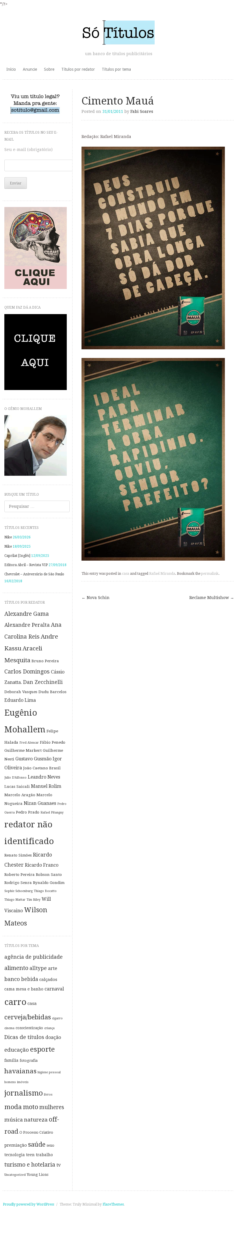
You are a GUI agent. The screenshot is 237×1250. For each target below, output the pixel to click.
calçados (48, 979)
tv (58, 1165)
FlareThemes (113, 1204)
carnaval (54, 989)
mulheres (51, 1107)
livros (48, 1094)
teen (30, 1154)
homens (10, 1082)
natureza (36, 1120)
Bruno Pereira (45, 660)
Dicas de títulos (24, 1037)
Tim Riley (33, 900)
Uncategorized (15, 1175)
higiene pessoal (49, 1072)
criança (49, 1028)
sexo (50, 1145)
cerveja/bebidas (27, 1017)
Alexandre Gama (26, 614)
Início (11, 69)
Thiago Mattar (14, 900)
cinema (9, 1028)
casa (125, 574)
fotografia (29, 1060)
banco (12, 979)
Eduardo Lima (20, 700)
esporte (42, 1049)
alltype (38, 968)
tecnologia (14, 1154)
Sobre (49, 69)
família (11, 1060)
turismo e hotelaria (29, 1164)
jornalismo (23, 1093)
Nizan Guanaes (40, 803)
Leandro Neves (44, 777)
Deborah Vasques (20, 691)
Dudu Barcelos (52, 691)
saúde (36, 1144)
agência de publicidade (33, 957)
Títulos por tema (116, 69)
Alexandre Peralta (27, 625)
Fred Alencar (29, 743)
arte (52, 968)
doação (53, 1037)
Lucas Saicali (17, 786)
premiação (15, 1145)
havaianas (20, 1071)
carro (15, 1002)
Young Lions (37, 1174)
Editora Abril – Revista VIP (26, 565)
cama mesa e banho (23, 989)
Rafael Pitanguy (52, 812)
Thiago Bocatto (45, 891)
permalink (210, 574)
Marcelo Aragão (19, 794)
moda (13, 1107)
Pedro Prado (27, 812)
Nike (8, 537)
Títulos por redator (78, 69)
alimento (16, 967)
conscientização (29, 1028)
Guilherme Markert (23, 750)
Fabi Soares (141, 111)
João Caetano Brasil (42, 768)
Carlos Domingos (27, 671)
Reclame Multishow (211, 597)
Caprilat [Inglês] (17, 556)
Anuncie (30, 69)
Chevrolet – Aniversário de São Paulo (34, 574)
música (13, 1120)
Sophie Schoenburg (18, 891)
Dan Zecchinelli (43, 682)
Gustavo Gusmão (33, 759)
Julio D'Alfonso (15, 777)
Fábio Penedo (52, 742)
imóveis (23, 1082)
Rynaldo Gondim (48, 882)
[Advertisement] (118, 1234)
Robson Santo (49, 874)
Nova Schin (96, 597)
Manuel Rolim (46, 786)
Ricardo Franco (41, 865)
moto (30, 1107)
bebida (29, 979)
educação (16, 1050)
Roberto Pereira (19, 874)
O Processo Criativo (36, 1132)
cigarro (57, 1018)
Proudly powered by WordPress (28, 1204)
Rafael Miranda (162, 574)
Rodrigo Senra (18, 882)
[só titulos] (118, 32)
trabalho (44, 1154)
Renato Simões (18, 855)
